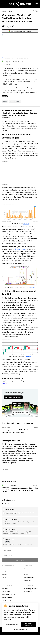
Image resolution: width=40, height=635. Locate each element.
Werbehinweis (27, 591)
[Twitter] (7, 26)
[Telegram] (12, 26)
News (25, 569)
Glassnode (26, 224)
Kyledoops (32, 287)
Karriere (4, 578)
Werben (4, 569)
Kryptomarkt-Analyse (8, 594)
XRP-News (5, 589)
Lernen (25, 572)
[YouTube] (3, 26)
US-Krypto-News (7, 600)
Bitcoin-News (6, 591)
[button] (20, 511)
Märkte (10, 11)
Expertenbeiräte (28, 578)
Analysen (4, 11)
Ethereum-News (7, 597)
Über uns (4, 575)
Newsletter (27, 581)
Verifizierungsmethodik (30, 589)
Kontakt (4, 572)
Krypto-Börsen (20, 249)
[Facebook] (12, 504)
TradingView (27, 357)
